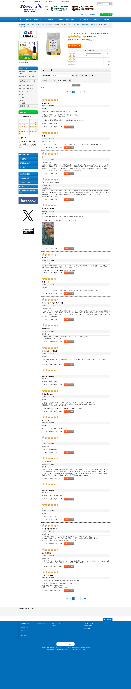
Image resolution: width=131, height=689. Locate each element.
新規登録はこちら (94, 14)
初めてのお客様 (24, 178)
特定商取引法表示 (25, 155)
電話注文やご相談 (25, 182)
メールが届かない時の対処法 (27, 191)
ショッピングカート (88, 623)
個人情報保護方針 (25, 174)
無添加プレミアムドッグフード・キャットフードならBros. (34, 623)
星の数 (44, 80)
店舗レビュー (87, 628)
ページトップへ (108, 619)
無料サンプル (24, 186)
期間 (73, 75)
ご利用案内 (23, 159)
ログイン (84, 14)
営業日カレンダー (25, 635)
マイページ (23, 633)
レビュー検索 (46, 75)
